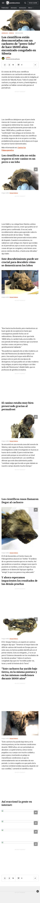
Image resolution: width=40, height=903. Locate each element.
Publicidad (5, 8)
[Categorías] (3, 2)
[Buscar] (25, 2)
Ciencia (11, 33)
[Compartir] (35, 64)
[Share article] (36, 169)
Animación (22, 8)
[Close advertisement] (37, 891)
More (30, 8)
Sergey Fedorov (14, 193)
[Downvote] (9, 64)
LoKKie (8, 57)
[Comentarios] (18, 64)
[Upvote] (5, 64)
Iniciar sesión (33, 3)
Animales (14, 8)
